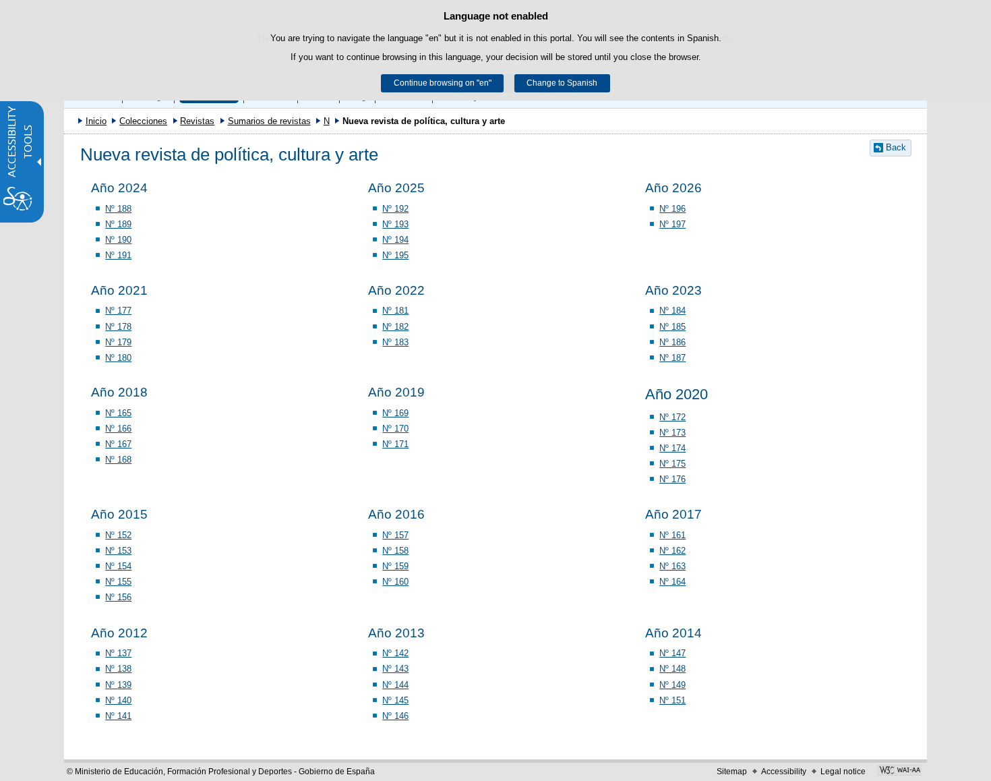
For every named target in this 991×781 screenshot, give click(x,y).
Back (896, 147)
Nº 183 (395, 342)
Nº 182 (395, 327)
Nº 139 (118, 685)
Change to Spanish (562, 83)
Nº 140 (118, 700)
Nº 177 (118, 311)
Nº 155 (118, 582)
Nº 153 (118, 551)
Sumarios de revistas (269, 121)
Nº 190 (118, 240)
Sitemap (732, 771)
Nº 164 (672, 582)
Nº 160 (395, 582)
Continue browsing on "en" (442, 83)
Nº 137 (118, 653)
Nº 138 (118, 669)
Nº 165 (118, 413)
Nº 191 (118, 255)
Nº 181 (395, 311)
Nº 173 (672, 433)
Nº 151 (672, 700)
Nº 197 (672, 224)
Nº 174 (672, 448)
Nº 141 (118, 716)
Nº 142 (395, 653)
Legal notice (843, 771)
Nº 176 (672, 479)
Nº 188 (118, 209)
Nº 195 (395, 255)
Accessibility (783, 771)
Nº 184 (672, 311)
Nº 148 (672, 669)
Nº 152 (118, 535)
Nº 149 (672, 685)
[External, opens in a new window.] (900, 771)
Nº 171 (395, 444)
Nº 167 (118, 444)
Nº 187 (672, 358)
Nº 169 (395, 413)
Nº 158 (395, 551)
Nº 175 (672, 464)
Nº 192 (395, 209)
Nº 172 (672, 417)
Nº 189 (118, 224)
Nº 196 (672, 209)
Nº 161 (672, 535)
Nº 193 (395, 224)
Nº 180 (118, 358)
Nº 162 (672, 551)
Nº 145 (395, 700)
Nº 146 (395, 716)
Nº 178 (118, 327)
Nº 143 (395, 669)
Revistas (197, 121)
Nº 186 (672, 342)
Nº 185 (672, 327)
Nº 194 (395, 240)
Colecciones (143, 121)
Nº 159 (395, 566)
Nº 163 (672, 566)
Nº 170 (395, 429)
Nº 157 (395, 535)
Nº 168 (118, 460)
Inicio (96, 121)
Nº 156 (118, 597)
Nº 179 (118, 342)
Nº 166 (118, 429)
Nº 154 (118, 566)
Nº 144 (395, 685)
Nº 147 (672, 653)
